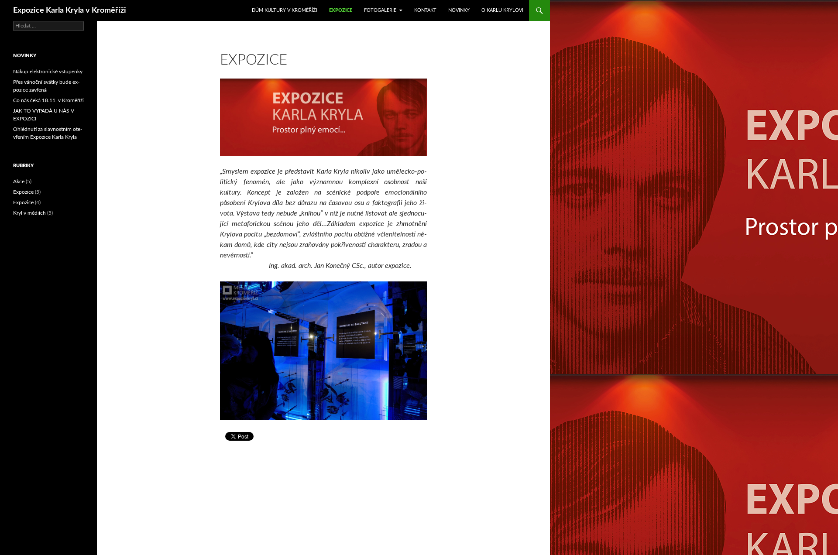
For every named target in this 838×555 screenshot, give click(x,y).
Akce (18, 181)
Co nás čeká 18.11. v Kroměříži (48, 100)
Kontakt (425, 10)
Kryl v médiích (29, 213)
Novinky (459, 10)
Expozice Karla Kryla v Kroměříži (69, 10)
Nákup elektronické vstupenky (47, 71)
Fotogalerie (380, 10)
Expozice (340, 10)
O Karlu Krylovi (502, 10)
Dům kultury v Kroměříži (284, 10)
